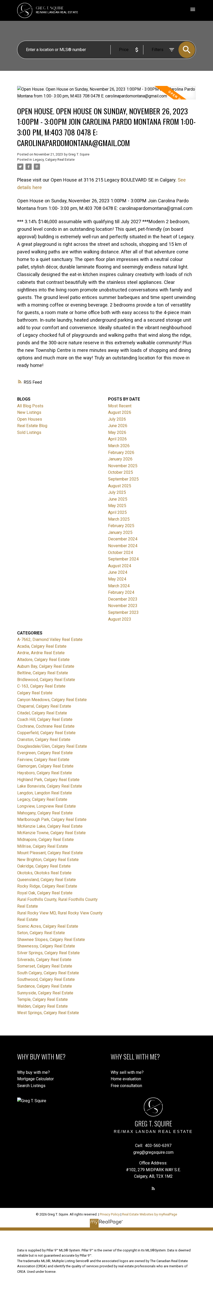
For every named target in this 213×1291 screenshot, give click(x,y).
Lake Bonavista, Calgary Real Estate (49, 786)
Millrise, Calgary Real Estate (42, 846)
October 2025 (120, 472)
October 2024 (120, 552)
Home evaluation (126, 1078)
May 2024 (117, 579)
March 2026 (119, 445)
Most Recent (119, 405)
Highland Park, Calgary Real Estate (48, 779)
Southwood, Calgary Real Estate (46, 979)
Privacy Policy (110, 1214)
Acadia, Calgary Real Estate (41, 646)
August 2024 (119, 565)
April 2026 (117, 438)
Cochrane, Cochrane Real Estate (46, 726)
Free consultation (126, 1085)
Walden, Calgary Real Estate (42, 1006)
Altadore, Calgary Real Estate (43, 659)
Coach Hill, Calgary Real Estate (44, 719)
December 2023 (122, 599)
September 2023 (123, 612)
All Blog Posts (30, 405)
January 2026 (120, 459)
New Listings (29, 412)
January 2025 (120, 532)
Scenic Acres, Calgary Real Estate (47, 926)
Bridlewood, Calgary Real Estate (46, 679)
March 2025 (119, 519)
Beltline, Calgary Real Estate (42, 672)
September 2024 (123, 559)
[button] (153, 1188)
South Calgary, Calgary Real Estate (48, 972)
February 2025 (121, 525)
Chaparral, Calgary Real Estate (44, 706)
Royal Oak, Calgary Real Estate (44, 892)
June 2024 (117, 572)
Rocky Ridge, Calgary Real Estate (47, 886)
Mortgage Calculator (35, 1078)
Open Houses (29, 419)
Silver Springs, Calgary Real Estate (48, 952)
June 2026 (117, 425)
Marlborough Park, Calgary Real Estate (51, 819)
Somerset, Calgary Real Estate (44, 966)
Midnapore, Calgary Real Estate (45, 839)
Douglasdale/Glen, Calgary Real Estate (52, 746)
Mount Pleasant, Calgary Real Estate (50, 852)
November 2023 (122, 605)
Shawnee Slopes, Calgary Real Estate (51, 939)
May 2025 (117, 505)
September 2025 (123, 479)
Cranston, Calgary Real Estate (43, 739)
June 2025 (117, 499)
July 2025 (117, 492)
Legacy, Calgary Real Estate (54, 159)
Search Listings (31, 1085)
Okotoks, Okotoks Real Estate (44, 872)
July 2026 (117, 419)
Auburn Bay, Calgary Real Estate (45, 666)
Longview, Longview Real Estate (46, 806)
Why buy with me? (33, 1072)
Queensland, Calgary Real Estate (46, 879)
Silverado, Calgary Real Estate (44, 959)
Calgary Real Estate (34, 692)
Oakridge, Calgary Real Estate (44, 866)
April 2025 (117, 512)
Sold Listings (29, 432)
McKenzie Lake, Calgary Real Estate (50, 826)
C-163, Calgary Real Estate (41, 686)
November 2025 (122, 465)
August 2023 (119, 619)
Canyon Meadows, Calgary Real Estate (52, 699)
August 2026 (119, 412)
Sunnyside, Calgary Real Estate (45, 992)
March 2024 (119, 585)
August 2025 (119, 485)
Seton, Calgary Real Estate (41, 932)
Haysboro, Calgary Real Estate (44, 772)
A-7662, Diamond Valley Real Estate (50, 639)
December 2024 (122, 539)
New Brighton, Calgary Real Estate (48, 859)
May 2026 (117, 432)
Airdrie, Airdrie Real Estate (41, 652)
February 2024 (121, 592)
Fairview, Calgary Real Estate (43, 759)
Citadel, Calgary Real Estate (42, 712)
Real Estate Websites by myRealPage (149, 1214)
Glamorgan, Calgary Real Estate (45, 766)
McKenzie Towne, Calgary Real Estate (51, 832)
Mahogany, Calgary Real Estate (45, 812)
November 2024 (122, 545)
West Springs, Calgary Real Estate (48, 1012)
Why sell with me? (127, 1072)
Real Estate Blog (32, 425)
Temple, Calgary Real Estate (42, 999)
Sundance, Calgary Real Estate (44, 986)
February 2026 (121, 452)
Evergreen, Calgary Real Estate (45, 752)
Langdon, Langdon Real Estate (44, 792)
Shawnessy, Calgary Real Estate (46, 946)
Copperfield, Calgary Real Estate (46, 732)
